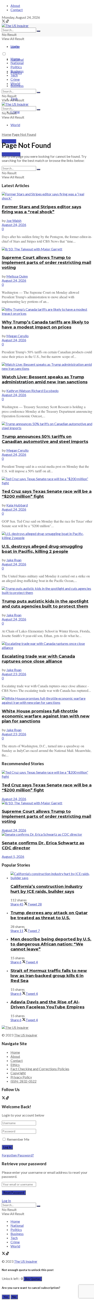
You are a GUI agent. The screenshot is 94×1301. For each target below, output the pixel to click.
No (14, 1297)
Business (17, 86)
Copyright (18, 1073)
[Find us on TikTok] (7, 21)
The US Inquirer (25, 1035)
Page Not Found (24, 134)
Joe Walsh (13, 220)
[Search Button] (38, 31)
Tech (14, 75)
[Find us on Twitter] (4, 21)
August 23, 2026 (14, 674)
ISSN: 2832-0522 (23, 1081)
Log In (6, 1201)
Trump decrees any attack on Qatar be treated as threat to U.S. (49, 915)
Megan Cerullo (17, 336)
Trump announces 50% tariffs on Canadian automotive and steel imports (45, 439)
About (15, 5)
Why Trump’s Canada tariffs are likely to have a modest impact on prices (45, 325)
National (17, 63)
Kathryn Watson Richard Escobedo (32, 391)
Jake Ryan (13, 560)
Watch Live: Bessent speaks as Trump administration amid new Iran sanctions (44, 379)
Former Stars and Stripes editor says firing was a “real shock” (41, 209)
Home (15, 46)
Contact (16, 10)
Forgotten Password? (18, 1155)
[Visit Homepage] (15, 25)
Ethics (15, 1065)
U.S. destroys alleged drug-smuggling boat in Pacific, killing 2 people (42, 549)
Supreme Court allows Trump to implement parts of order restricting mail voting (46, 262)
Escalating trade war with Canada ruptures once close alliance (38, 659)
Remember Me (18, 1139)
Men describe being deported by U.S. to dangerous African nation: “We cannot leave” (50, 944)
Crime (15, 79)
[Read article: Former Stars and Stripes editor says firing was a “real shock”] (47, 196)
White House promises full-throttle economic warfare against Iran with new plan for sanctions (46, 716)
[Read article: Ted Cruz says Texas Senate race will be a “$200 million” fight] (47, 481)
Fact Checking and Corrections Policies (39, 1069)
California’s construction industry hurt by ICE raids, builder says (46, 889)
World (15, 125)
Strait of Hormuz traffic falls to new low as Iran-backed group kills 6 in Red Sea (48, 975)
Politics (16, 67)
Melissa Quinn (17, 276)
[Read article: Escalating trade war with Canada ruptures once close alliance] (47, 645)
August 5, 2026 (13, 856)
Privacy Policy (21, 1077)
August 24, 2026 (14, 225)
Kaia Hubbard (17, 505)
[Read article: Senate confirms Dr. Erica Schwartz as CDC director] (47, 834)
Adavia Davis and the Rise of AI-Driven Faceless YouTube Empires (47, 1004)
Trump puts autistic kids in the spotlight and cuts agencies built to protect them (45, 604)
